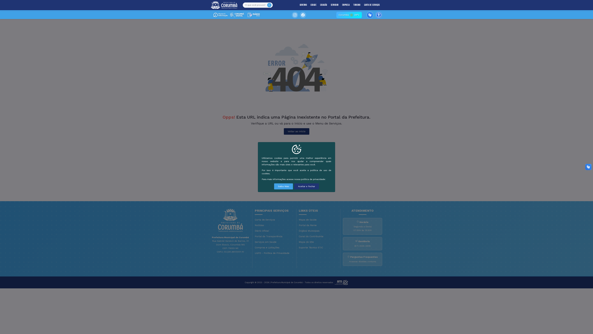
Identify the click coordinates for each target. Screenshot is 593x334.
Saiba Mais (283, 186)
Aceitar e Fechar (306, 186)
